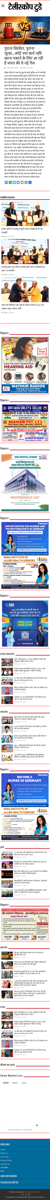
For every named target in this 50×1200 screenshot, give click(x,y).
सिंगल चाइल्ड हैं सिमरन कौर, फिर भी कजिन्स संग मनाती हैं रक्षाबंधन (30, 688)
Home (2, 1149)
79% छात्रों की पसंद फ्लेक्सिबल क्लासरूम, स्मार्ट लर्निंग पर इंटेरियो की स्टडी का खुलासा (30, 891)
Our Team (4, 1156)
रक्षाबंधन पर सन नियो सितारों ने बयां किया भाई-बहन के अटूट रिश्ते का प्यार (30, 698)
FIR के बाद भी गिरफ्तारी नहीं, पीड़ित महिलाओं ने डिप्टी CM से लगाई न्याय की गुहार (30, 963)
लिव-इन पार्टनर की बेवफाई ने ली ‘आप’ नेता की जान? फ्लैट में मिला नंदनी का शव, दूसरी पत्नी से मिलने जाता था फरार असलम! (30, 993)
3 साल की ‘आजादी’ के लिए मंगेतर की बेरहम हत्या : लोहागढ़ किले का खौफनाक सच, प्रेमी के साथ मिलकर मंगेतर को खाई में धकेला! (31, 983)
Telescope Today (12, 68)
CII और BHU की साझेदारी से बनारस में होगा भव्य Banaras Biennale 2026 (30, 679)
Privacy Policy (6, 1160)
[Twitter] (23, 1194)
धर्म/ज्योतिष (4, 1167)
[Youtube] (26, 1194)
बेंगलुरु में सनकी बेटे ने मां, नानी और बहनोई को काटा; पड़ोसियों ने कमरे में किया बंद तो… (29, 972)
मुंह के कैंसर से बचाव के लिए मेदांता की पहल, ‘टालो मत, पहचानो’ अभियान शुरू (29, 718)
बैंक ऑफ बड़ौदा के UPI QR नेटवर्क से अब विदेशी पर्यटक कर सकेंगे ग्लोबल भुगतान (30, 872)
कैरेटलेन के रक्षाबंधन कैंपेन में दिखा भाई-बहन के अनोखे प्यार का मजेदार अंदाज (30, 863)
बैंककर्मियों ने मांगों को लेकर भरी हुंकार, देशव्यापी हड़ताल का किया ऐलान (30, 881)
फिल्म (2, 1171)
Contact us (5, 1164)
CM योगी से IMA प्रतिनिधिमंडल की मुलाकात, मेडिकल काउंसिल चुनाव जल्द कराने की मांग (29, 756)
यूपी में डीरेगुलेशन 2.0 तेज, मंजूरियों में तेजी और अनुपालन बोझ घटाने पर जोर (30, 660)
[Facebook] (20, 1194)
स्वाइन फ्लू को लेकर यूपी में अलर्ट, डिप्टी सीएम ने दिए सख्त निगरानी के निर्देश (30, 737)
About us (4, 1153)
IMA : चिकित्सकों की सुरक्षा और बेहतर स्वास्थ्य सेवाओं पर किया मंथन (30, 746)
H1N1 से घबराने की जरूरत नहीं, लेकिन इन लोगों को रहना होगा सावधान (30, 727)
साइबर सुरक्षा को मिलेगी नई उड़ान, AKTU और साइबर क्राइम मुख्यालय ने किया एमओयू (29, 669)
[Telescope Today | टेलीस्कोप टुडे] (25, 6)
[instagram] (28, 1194)
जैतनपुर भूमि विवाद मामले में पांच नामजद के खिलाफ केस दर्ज (28, 953)
